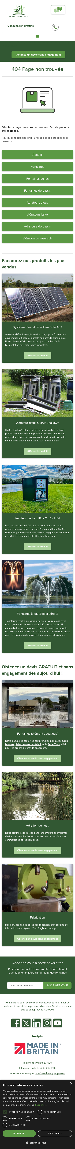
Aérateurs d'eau (37, 202)
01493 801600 (44, 1063)
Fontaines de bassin (37, 190)
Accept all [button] (19, 1133)
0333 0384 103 (48, 1068)
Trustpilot (37, 1036)
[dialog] (37, 1114)
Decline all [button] (55, 1133)
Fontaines (37, 166)
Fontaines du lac (37, 178)
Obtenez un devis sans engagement (38, 55)
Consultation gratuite (21, 26)
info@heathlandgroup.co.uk (50, 1073)
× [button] (71, 1083)
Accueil (37, 154)
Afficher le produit (37, 355)
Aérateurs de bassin (37, 226)
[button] (58, 9)
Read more (41, 1104)
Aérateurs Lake (37, 214)
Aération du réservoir (37, 238)
